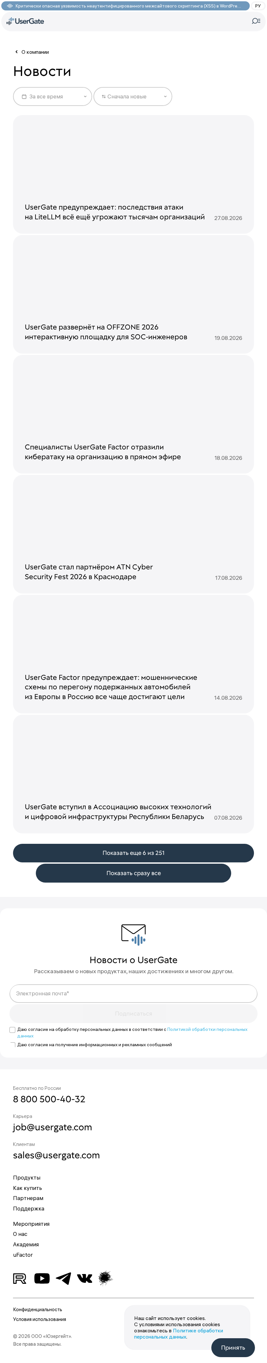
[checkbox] (12, 1030)
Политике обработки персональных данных (178, 1333)
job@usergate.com (52, 1127)
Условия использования (39, 1319)
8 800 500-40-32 (49, 1099)
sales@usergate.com (56, 1155)
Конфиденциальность (37, 1309)
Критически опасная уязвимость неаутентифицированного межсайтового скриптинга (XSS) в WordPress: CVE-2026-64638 (129, 5)
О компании (35, 52)
